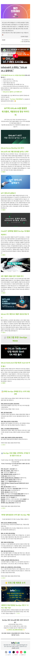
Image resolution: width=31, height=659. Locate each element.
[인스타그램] (17, 652)
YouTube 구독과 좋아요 (16, 99)
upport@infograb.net (22, 645)
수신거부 (17, 648)
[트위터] (13, 652)
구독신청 (3, 39)
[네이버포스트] (25, 652)
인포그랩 (6, 645)
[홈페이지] (6, 652)
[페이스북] (10, 652)
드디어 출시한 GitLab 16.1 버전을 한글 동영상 (13, 75)
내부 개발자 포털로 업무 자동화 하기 (12, 276)
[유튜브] (21, 652)
